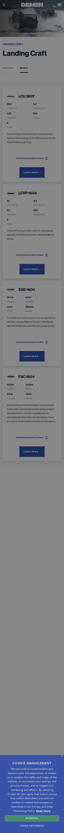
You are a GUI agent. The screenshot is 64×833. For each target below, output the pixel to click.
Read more (43, 811)
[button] (32, 825)
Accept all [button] (32, 818)
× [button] (62, 756)
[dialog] (32, 794)
